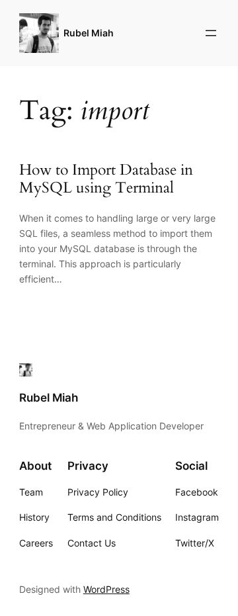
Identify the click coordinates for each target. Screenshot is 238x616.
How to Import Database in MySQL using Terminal (106, 179)
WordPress (106, 589)
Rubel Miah (88, 32)
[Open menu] (211, 33)
